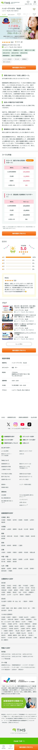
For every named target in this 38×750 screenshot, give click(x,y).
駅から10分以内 (6, 62)
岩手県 (15, 520)
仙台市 (26, 617)
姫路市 (34, 628)
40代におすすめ (23, 53)
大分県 (26, 568)
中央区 (15, 585)
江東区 (32, 585)
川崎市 (22, 619)
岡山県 (9, 559)
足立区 (27, 588)
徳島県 (32, 559)
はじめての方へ (5, 447)
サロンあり (17, 59)
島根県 (20, 559)
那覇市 (6, 640)
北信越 (3, 526)
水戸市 (15, 624)
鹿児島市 (28, 637)
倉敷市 (29, 631)
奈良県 (26, 552)
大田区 (3, 592)
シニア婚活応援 (5, 659)
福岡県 (3, 568)
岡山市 (23, 631)
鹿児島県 (3, 571)
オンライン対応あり (7, 59)
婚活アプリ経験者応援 (16, 55)
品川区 (33, 590)
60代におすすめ (16, 656)
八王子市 (15, 594)
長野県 (15, 529)
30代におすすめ (15, 53)
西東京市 (28, 594)
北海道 (3, 520)
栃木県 (33, 536)
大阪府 (3, 552)
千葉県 (22, 536)
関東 (2, 533)
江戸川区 (21, 588)
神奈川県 (9, 536)
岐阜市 (16, 628)
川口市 (23, 622)
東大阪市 (3, 610)
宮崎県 (32, 568)
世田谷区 (3, 590)
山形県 (32, 520)
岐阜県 (9, 545)
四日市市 (3, 628)
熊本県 (20, 568)
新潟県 (3, 529)
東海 (2, 543)
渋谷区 (9, 585)
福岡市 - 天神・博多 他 (19, 635)
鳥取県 (15, 559)
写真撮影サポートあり (18, 50)
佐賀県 (9, 568)
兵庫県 (9, 552)
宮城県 (20, 520)
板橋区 (9, 592)
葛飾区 (9, 588)
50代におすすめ (5, 656)
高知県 (15, 561)
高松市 (3, 635)
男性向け (21, 669)
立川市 (9, 594)
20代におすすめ (6, 53)
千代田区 (25, 585)
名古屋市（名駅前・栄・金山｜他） (11, 601)
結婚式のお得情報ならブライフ (20, 718)
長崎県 (15, 568)
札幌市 (9, 617)
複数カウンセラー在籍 (29, 50)
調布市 (22, 594)
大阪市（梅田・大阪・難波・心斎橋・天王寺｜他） (16, 608)
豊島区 (15, 592)
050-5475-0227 (18, 376)
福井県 (32, 529)
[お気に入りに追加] (34, 9)
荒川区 (33, 588)
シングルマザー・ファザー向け (10, 667)
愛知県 (3, 545)
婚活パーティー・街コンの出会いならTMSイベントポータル (17, 716)
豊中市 (10, 610)
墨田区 (15, 588)
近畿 (2, 550)
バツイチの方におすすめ (28, 667)
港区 (19, 585)
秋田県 (26, 520)
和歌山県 (32, 552)
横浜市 (16, 619)
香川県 (3, 561)
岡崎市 (31, 601)
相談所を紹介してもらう (11, 443)
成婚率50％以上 (5, 665)
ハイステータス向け (28, 665)
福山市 (12, 633)
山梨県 (9, 529)
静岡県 (15, 545)
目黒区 (27, 590)
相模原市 (28, 619)
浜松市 (16, 626)
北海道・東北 (5, 517)
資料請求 (3, 748)
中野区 (22, 590)
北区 (19, 592)
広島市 (6, 633)
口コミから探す (8, 440)
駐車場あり (24, 59)
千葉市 (3, 624)
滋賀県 (20, 552)
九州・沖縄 (4, 566)
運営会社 (3, 492)
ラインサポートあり (7, 50)
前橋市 (4, 626)
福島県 (3, 522)
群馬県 (3, 538)
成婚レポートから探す (29, 440)
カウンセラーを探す (28, 436)
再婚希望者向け (6, 55)
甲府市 (3, 619)
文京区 (25, 592)
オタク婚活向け (5, 669)
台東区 (3, 588)
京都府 (15, 552)
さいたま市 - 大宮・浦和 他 (12, 622)
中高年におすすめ (28, 656)
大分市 (15, 637)
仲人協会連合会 (9, 718)
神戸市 (28, 628)
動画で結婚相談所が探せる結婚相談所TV (18, 720)
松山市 (23, 633)
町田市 (3, 594)
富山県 (20, 529)
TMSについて (5, 460)
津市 (33, 626)
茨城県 (27, 536)
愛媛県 (9, 561)
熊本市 (3, 637)
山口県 (26, 559)
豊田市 (25, 601)
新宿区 (3, 585)
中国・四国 (4, 557)
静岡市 (22, 626)
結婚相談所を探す (9, 436)
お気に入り (26, 443)
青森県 (9, 520)
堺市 (33, 608)
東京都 (3, 536)
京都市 (11, 631)
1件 (21, 42)
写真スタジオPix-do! (13, 722)
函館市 (14, 617)
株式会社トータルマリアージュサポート (9, 714)
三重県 (20, 545)
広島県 (3, 559)
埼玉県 (16, 536)
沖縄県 (10, 571)
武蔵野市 (31, 592)
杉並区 (10, 590)
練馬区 (16, 590)
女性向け (14, 669)
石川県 (26, 529)
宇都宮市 (27, 624)
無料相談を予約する (19, 67)
